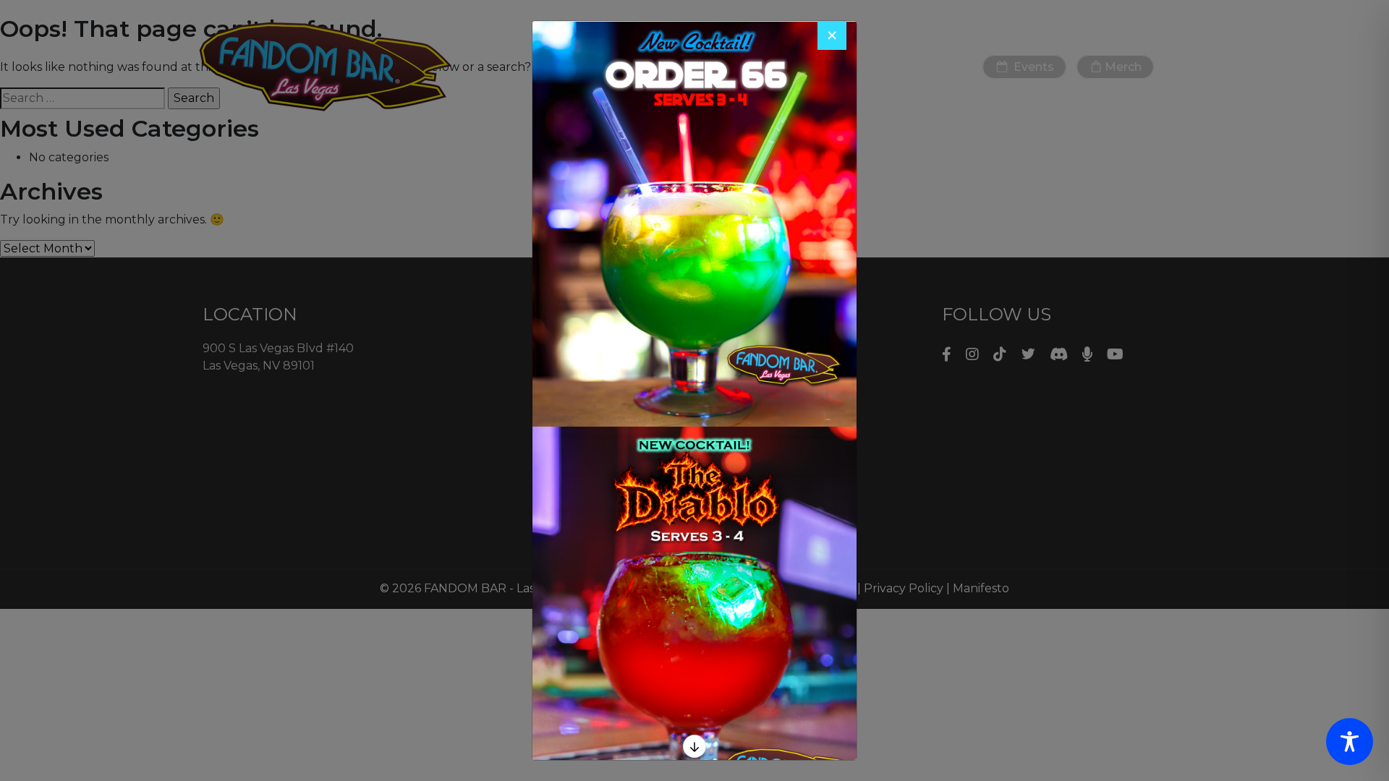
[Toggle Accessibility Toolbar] (1350, 742)
